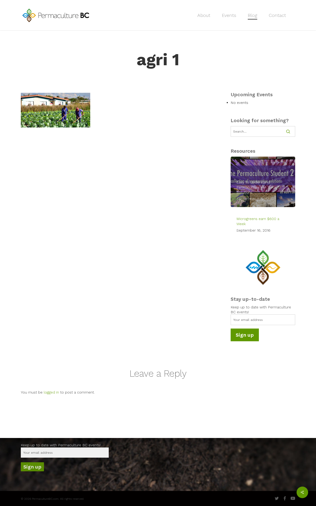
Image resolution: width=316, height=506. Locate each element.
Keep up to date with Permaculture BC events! (61, 445)
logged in (51, 392)
